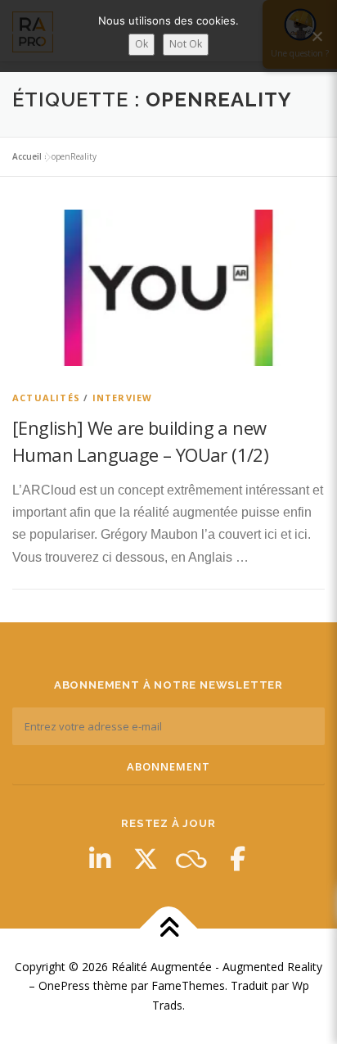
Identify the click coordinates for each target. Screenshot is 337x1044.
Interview (122, 397)
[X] (145, 859)
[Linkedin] (100, 859)
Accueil (27, 156)
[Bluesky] (191, 859)
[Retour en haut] (169, 928)
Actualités (46, 397)
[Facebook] (237, 859)
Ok (141, 44)
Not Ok (185, 44)
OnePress (64, 985)
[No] (316, 36)
